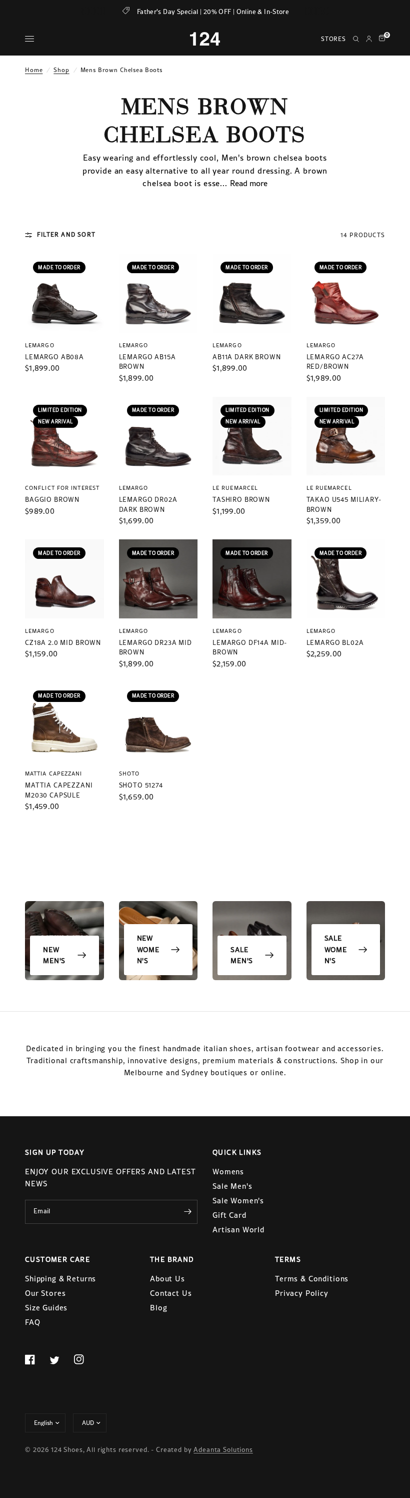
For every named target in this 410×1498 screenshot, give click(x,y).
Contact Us (171, 1293)
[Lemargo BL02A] (346, 578)
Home (33, 70)
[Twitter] (61, 1360)
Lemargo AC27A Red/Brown (335, 362)
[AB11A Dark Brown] (252, 293)
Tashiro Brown (241, 499)
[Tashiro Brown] (252, 436)
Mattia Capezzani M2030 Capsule (59, 790)
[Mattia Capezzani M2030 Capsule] (64, 722)
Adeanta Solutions (223, 1449)
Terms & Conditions (311, 1278)
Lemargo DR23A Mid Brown (155, 647)
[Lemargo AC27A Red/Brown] (346, 293)
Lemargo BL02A (335, 642)
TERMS (288, 1259)
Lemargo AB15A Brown (147, 362)
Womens (228, 1171)
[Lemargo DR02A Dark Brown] (158, 436)
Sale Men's (241, 955)
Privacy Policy (301, 1293)
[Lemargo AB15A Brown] (158, 293)
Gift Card (229, 1215)
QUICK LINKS (237, 1152)
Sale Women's (335, 949)
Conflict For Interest (62, 488)
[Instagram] (85, 1359)
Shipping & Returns (60, 1278)
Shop (61, 70)
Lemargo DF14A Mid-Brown (249, 647)
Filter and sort (66, 234)
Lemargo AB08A (54, 357)
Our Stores (45, 1293)
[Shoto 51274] (158, 722)
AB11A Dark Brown (246, 357)
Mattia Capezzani (53, 774)
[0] (380, 39)
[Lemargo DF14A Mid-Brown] (252, 578)
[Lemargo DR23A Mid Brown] (158, 578)
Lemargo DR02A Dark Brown (148, 504)
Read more (249, 183)
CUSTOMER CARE (57, 1259)
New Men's (54, 955)
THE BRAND (172, 1259)
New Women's (148, 949)
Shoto (129, 774)
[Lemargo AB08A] (64, 293)
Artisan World (238, 1229)
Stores (333, 39)
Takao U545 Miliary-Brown (344, 504)
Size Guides (46, 1307)
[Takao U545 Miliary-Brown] (346, 436)
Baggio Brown (52, 499)
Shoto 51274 (141, 785)
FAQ (32, 1322)
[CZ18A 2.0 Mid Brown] (64, 578)
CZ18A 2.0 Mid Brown (63, 642)
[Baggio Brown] (64, 436)
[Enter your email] (188, 1212)
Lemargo (39, 345)
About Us (167, 1278)
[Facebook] (36, 1359)
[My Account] (369, 39)
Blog (158, 1307)
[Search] (356, 39)
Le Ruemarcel (235, 488)
